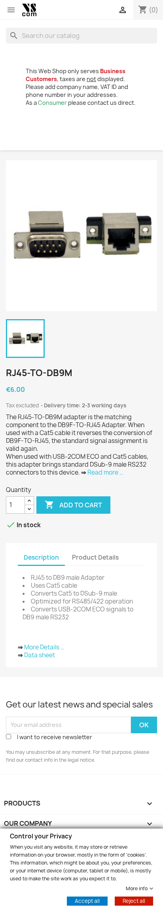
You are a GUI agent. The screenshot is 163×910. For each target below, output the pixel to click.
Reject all (134, 900)
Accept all (87, 900)
